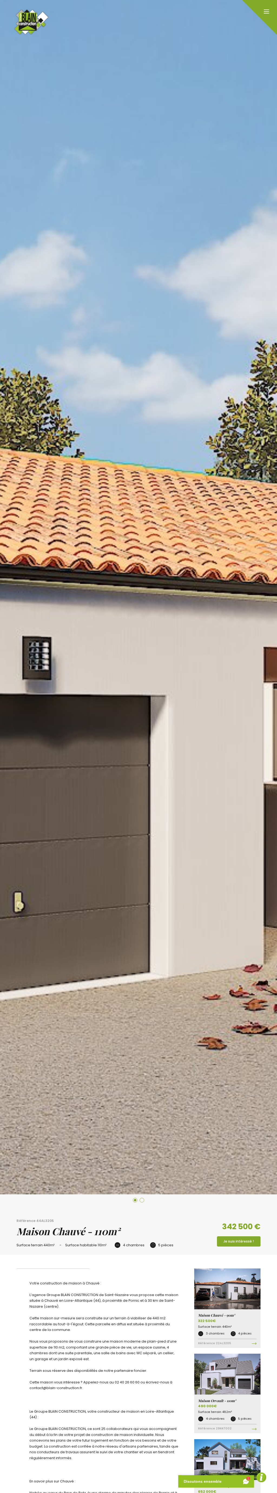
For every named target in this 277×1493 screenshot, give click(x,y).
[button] (135, 1200)
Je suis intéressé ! (238, 1241)
